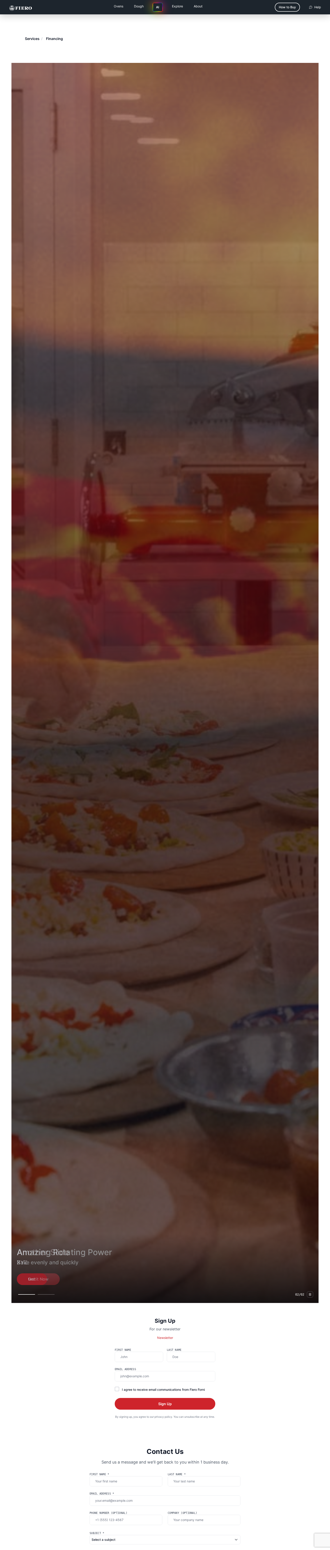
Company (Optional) (182, 1513)
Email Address (125, 1369)
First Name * (99, 1474)
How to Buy (287, 7)
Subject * (97, 1533)
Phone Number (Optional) (108, 1513)
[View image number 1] (26, 1294)
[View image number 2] (46, 1294)
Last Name (174, 1349)
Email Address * (102, 1493)
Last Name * (177, 1474)
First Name (123, 1349)
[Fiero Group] (20, 7)
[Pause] (310, 1294)
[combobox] (165, 1539)
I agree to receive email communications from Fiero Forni (163, 1389)
